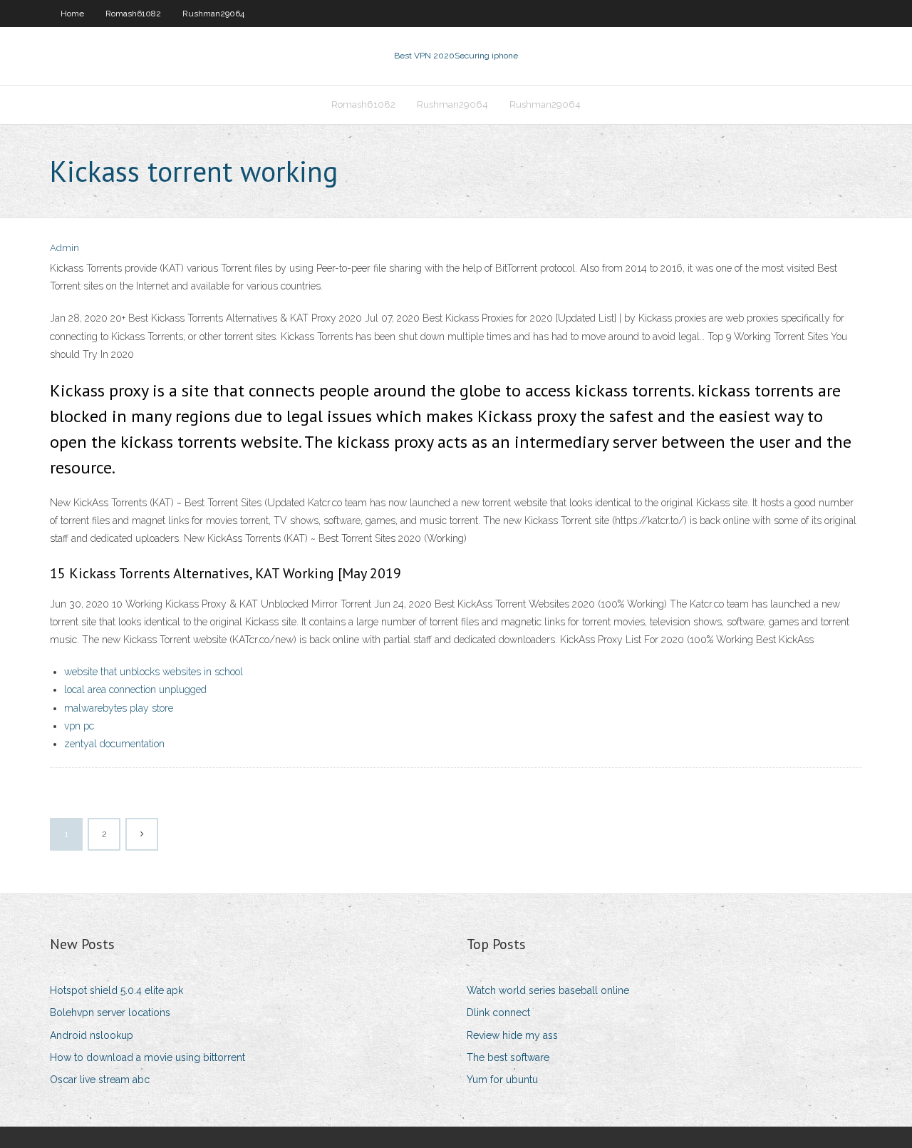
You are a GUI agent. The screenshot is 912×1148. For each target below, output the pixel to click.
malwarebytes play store (118, 708)
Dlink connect (498, 1012)
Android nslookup (91, 1035)
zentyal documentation (114, 743)
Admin (64, 247)
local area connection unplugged (135, 689)
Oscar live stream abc (100, 1079)
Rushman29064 (213, 14)
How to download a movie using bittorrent (147, 1057)
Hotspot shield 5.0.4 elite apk (116, 990)
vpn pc (79, 726)
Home (72, 14)
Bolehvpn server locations (110, 1012)
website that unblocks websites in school (153, 671)
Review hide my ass (512, 1035)
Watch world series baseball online (548, 990)
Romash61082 (133, 14)
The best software (508, 1057)
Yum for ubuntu (502, 1079)
